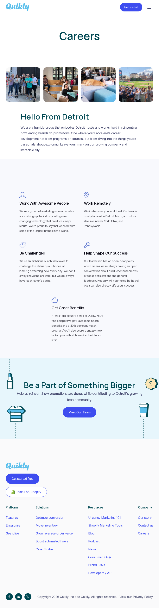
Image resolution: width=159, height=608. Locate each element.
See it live (12, 533)
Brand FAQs (96, 565)
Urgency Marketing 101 (104, 518)
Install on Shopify (29, 492)
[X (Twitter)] (27, 596)
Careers (143, 533)
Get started (131, 7)
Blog (91, 533)
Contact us (145, 525)
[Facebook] (9, 596)
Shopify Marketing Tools (105, 525)
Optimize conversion (50, 518)
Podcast (93, 541)
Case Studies (45, 549)
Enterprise (13, 525)
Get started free (23, 479)
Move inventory (47, 525)
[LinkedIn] (18, 596)
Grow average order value (54, 533)
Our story (144, 518)
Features (12, 518)
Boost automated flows (52, 541)
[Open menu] (149, 7)
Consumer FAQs (99, 557)
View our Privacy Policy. (136, 597)
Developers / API (100, 573)
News (92, 549)
